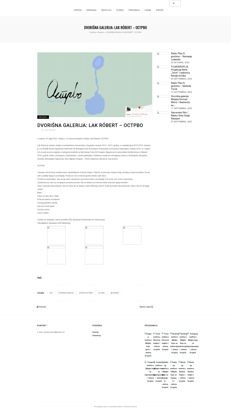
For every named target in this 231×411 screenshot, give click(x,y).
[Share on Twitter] (48, 277)
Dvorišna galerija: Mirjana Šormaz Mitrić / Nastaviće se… (180, 101)
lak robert (114, 293)
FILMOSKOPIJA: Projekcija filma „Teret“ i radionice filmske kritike (180, 71)
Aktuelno (101, 32)
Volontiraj (96, 335)
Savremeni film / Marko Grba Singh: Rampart (180, 115)
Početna (93, 32)
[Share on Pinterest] (51, 277)
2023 (51, 293)
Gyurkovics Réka (86, 293)
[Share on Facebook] (45, 277)
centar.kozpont (50, 130)
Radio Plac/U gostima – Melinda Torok (181, 86)
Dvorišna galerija (66, 293)
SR (173, 3)
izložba (101, 293)
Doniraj (95, 332)
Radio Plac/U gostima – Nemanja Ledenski (181, 56)
